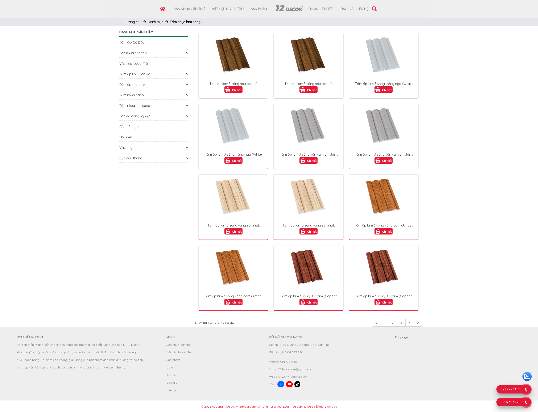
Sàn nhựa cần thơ (189, 9)
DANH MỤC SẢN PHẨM (136, 32)
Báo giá (347, 9)
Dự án (313, 9)
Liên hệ (362, 9)
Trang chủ (133, 22)
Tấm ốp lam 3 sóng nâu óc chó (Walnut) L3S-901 (233, 84)
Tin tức (328, 9)
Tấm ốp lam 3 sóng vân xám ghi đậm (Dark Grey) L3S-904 (308, 154)
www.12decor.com (294, 377)
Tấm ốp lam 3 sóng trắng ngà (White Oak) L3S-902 (383, 84)
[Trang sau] (418, 323)
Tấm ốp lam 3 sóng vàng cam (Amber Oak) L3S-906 (383, 225)
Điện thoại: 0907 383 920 (286, 352)
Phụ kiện (125, 137)
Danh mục (156, 22)
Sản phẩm (259, 9)
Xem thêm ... (117, 367)
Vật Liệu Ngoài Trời (228, 9)
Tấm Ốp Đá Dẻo (131, 42)
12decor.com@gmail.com (296, 369)
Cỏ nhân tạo (129, 127)
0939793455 (288, 361)
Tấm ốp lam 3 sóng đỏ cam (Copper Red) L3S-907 (308, 296)
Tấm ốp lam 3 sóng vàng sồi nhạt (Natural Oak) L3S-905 (233, 225)
